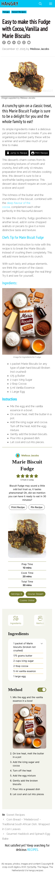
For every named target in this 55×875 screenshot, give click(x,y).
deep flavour (14, 202)
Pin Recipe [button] (36, 507)
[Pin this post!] (19, 43)
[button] (41, 643)
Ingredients (15, 623)
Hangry (6, 12)
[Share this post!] (4, 43)
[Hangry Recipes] (9, 3)
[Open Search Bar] (40, 3)
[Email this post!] (29, 43)
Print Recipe (41, 153)
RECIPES (32, 849)
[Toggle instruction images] (41, 690)
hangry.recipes (36, 870)
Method (40, 623)
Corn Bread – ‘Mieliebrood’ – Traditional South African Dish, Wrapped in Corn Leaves (26, 824)
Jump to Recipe (18, 153)
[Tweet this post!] (9, 43)
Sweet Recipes (19, 12)
